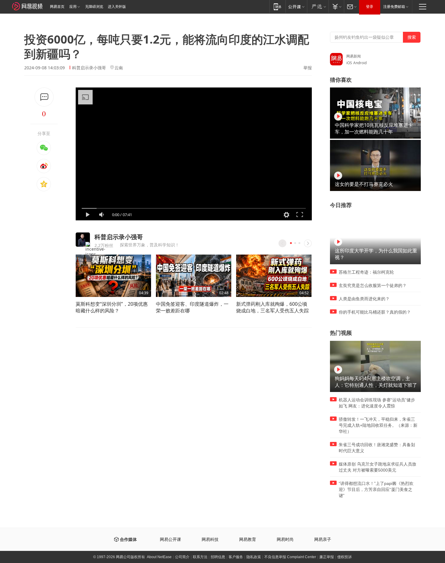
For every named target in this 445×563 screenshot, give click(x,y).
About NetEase (159, 557)
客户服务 (236, 557)
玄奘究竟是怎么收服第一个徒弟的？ (373, 285)
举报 (307, 68)
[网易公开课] (296, 6)
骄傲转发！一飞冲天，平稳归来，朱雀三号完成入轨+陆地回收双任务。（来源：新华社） (378, 425)
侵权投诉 (344, 557)
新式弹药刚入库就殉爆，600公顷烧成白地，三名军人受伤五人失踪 (272, 307)
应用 (73, 7)
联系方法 (200, 557)
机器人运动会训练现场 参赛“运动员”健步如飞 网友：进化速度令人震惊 (377, 402)
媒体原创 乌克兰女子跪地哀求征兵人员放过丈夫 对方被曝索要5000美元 (377, 467)
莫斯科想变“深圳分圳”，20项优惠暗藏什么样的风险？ (112, 307)
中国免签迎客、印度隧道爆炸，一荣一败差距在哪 (192, 307)
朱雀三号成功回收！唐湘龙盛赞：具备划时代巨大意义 (377, 447)
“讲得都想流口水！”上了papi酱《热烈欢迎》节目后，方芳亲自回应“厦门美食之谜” (376, 489)
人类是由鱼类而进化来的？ (364, 298)
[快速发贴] (44, 97)
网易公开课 (170, 539)
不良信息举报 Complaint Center (290, 557)
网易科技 (210, 539)
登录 (369, 7)
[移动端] (277, 6)
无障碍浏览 (94, 7)
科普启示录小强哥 (89, 68)
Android (360, 62)
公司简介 (182, 557)
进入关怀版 (117, 7)
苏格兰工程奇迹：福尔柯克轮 (366, 272)
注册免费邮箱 (394, 7)
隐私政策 (253, 557)
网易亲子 (322, 539)
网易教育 (247, 539)
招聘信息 (218, 557)
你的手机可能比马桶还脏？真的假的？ (375, 312)
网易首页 (57, 7)
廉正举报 (326, 557)
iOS (349, 62)
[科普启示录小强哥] (83, 239)
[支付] (336, 6)
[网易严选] (317, 6)
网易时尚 (285, 539)
